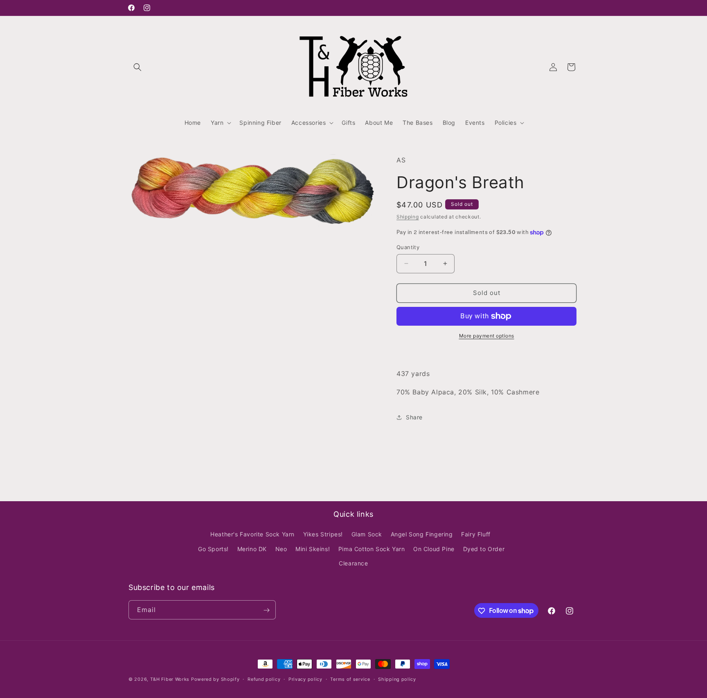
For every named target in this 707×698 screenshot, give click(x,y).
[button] (137, 67)
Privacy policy (305, 679)
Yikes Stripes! (323, 534)
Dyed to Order (484, 548)
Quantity (407, 247)
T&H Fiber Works (170, 679)
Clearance (353, 563)
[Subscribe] (266, 610)
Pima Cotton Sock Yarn (371, 548)
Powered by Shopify (215, 679)
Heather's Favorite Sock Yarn (252, 534)
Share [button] (414, 417)
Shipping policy (397, 679)
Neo (281, 548)
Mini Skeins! (312, 548)
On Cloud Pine (434, 548)
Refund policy (264, 679)
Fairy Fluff (476, 534)
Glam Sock (366, 534)
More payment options (486, 336)
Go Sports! (213, 548)
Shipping (407, 217)
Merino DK (252, 548)
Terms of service (350, 679)
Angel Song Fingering (422, 534)
